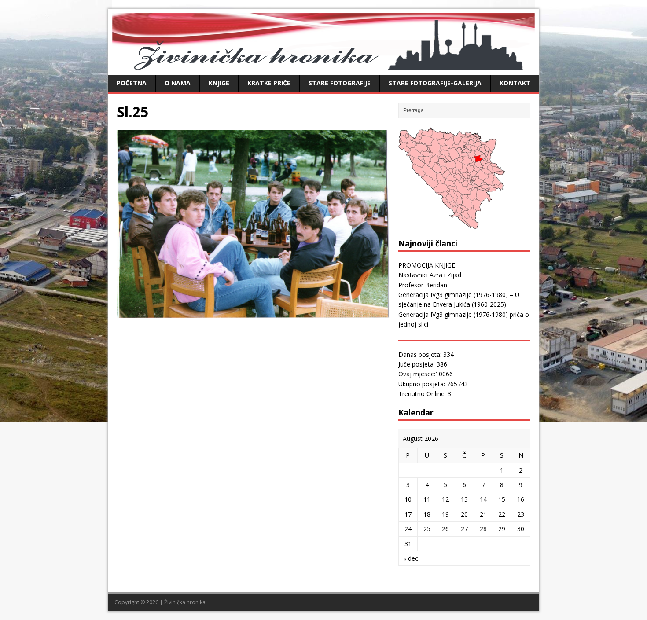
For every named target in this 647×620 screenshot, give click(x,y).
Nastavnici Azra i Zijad (429, 275)
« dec (410, 558)
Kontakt (515, 83)
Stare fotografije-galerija (435, 83)
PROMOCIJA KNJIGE (426, 265)
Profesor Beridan (422, 285)
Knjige (219, 83)
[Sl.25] (253, 313)
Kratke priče (268, 83)
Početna (132, 83)
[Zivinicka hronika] (323, 65)
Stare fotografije (340, 83)
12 (445, 499)
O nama (178, 83)
